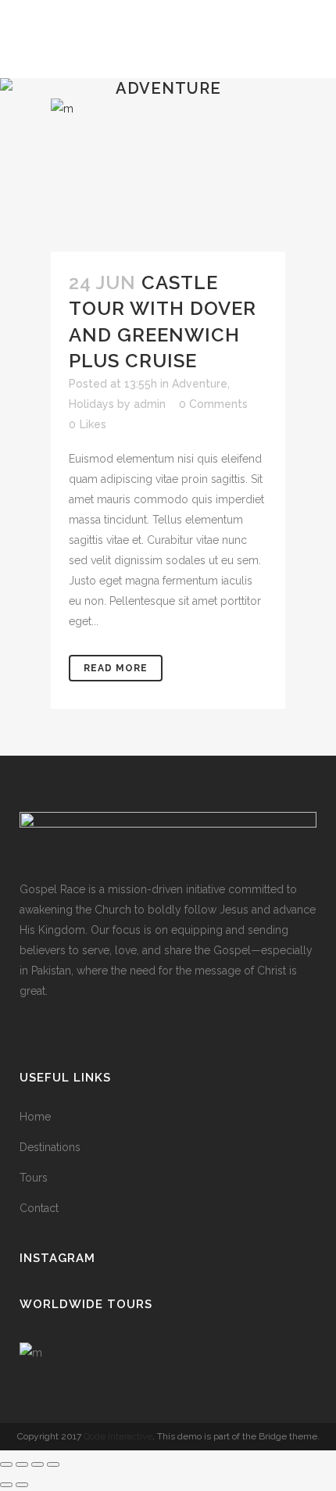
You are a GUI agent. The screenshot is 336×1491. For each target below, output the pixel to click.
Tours (34, 1177)
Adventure (199, 383)
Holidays (91, 404)
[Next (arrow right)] (22, 1484)
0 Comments (213, 404)
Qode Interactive (118, 1436)
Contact (39, 1208)
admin (150, 404)
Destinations (50, 1147)
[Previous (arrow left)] (6, 1484)
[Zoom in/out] (6, 1464)
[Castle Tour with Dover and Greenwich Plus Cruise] (168, 175)
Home (35, 1116)
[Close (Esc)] (53, 1464)
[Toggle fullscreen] (22, 1464)
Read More (116, 668)
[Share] (37, 1464)
